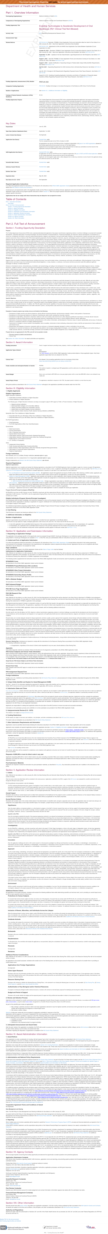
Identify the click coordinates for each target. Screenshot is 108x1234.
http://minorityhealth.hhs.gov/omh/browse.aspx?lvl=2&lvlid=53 (26, 1102)
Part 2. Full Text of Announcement (15, 205)
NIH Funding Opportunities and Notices (10, 1221)
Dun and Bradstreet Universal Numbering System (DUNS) (24, 473)
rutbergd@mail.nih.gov (14, 1199)
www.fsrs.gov (48, 1132)
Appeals (8, 1012)
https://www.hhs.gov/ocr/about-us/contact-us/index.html (52, 1097)
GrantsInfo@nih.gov (14, 1169)
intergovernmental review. (27, 712)
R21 (40, 33)
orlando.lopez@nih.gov (15, 1185)
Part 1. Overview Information (13, 202)
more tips (12, 747)
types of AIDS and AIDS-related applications (87, 153)
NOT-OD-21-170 (49, 64)
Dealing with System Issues (72, 731)
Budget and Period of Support (18, 992)
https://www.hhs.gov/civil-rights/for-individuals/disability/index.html (44, 1095)
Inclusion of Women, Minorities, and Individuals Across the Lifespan (30, 910)
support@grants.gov (14, 1176)
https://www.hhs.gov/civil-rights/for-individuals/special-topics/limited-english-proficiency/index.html (60, 1090)
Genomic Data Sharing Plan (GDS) (29, 984)
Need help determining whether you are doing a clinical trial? (55, 361)
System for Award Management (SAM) (19, 476)
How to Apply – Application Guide (75, 730)
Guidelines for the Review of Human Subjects (22, 907)
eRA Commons (13, 482)
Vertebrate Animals (14, 919)
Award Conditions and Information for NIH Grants (73, 1049)
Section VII (40, 733)
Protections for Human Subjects (18, 896)
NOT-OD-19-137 (87, 77)
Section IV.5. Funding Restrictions (49, 1045)
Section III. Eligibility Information (16, 210)
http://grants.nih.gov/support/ (24, 1163)
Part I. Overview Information (12, 690)
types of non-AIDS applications (87, 143)
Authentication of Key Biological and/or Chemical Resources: (28, 987)
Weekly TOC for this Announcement (9, 1219)
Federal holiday (64, 692)
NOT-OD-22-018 (90, 52)
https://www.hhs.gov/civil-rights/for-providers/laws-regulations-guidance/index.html (36, 1094)
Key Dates (11, 203)
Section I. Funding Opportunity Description (19, 206)
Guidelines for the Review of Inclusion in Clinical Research (80, 916)
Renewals (11, 946)
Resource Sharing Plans (16, 979)
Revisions (11, 951)
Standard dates (43, 139)
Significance (12, 805)
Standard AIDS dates (44, 152)
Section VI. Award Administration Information (20, 215)
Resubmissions (13, 939)
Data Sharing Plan (89, 982)
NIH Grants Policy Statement (34, 384)
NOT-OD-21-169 (59, 60)
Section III (85, 739)
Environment (12, 883)
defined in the (30, 460)
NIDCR (70, 20)
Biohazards (11, 931)
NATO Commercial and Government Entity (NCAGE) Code (28, 481)
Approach (11, 849)
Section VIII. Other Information (16, 218)
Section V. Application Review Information (19, 213)
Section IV (46, 191)
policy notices (23, 1205)
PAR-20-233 (42, 86)
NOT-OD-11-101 (71, 527)
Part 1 (37, 537)
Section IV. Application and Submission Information (21, 211)
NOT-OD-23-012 (43, 42)
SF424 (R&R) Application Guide (60, 186)
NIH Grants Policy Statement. (44, 512)
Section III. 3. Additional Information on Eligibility (54, 90)
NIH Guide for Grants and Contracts (22, 187)
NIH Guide (53, 2)
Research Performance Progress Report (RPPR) (58, 1122)
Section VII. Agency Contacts (15, 216)
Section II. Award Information (15, 208)
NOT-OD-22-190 (43, 46)
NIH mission (74, 779)
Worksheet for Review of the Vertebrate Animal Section (39, 928)
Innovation (11, 840)
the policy (58, 764)
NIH (56, 16)
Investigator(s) (12, 825)
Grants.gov (31, 696)
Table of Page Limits (48, 549)
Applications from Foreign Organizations (21, 965)
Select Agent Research (15, 971)
